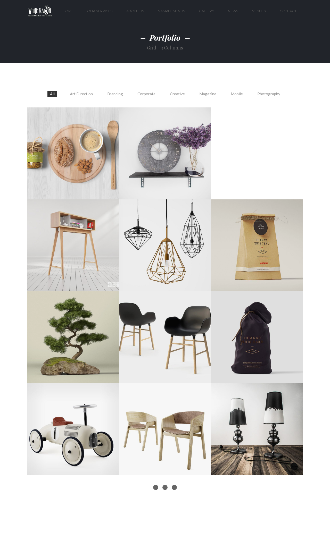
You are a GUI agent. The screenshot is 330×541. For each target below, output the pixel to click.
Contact (288, 11)
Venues (259, 11)
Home (68, 11)
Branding (115, 93)
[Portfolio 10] (165, 245)
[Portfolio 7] (165, 337)
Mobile (237, 93)
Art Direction (81, 93)
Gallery (206, 11)
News (233, 11)
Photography (268, 93)
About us (135, 11)
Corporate (146, 93)
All (52, 93)
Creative (177, 93)
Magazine (207, 93)
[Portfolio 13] (165, 153)
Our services (100, 11)
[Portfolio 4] (165, 429)
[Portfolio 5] (73, 429)
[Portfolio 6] (257, 337)
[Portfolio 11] (73, 245)
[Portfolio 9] (257, 245)
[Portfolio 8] (73, 337)
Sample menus (171, 11)
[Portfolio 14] (73, 153)
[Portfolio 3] (257, 429)
